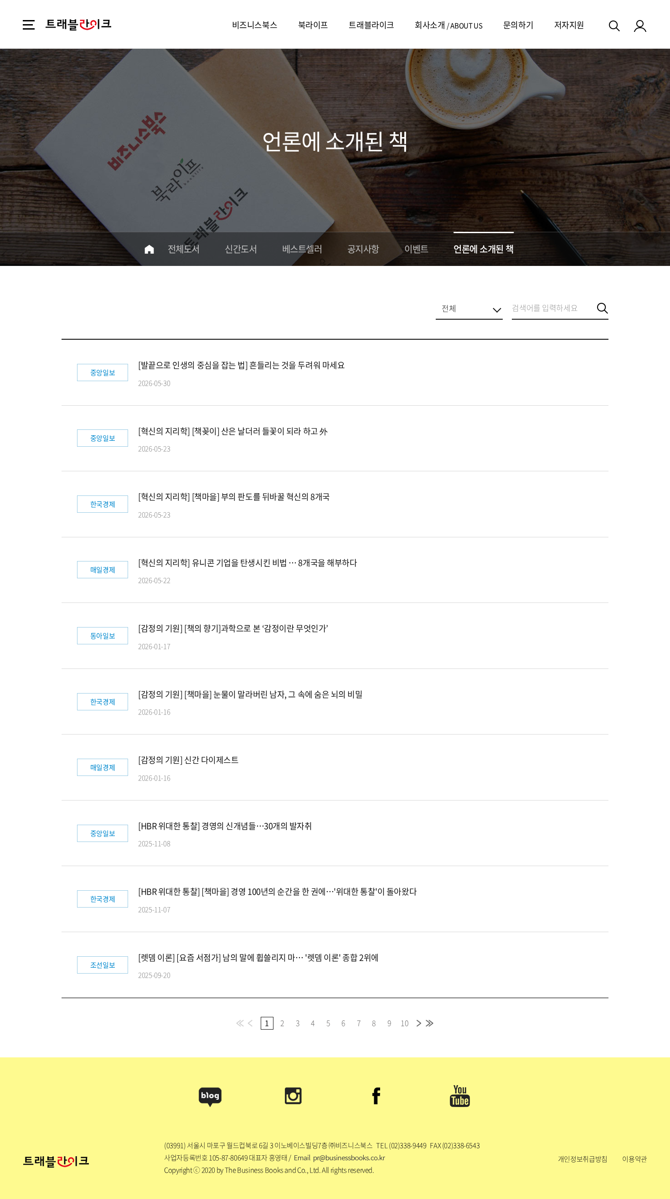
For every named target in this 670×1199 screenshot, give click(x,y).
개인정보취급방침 (583, 1159)
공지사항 (363, 248)
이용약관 (634, 1159)
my (640, 25)
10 (404, 1022)
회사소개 (430, 25)
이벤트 (416, 248)
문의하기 (518, 25)
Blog (210, 1096)
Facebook (376, 1096)
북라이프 (313, 25)
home (149, 249)
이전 (251, 1023)
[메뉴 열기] (29, 25)
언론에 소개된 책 (484, 248)
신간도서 (241, 248)
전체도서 (184, 248)
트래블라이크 (371, 25)
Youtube (460, 1096)
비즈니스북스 (254, 25)
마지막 (429, 1023)
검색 (615, 24)
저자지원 (569, 25)
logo (78, 25)
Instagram (293, 1096)
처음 (240, 1023)
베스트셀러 (302, 248)
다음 (418, 1023)
